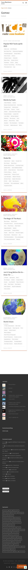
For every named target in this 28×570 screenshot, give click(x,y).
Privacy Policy (6, 488)
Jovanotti (21, 529)
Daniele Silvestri (7, 522)
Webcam (10, 388)
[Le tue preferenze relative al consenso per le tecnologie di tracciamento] (25, 567)
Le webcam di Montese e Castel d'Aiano (17, 406)
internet (5, 529)
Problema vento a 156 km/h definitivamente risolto (14, 403)
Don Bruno (11, 525)
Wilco (16, 551)
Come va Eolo (12, 399)
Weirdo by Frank (10, 100)
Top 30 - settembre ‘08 (13, 417)
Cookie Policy (5, 491)
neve (4, 539)
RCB (12, 546)
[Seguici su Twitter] (11, 567)
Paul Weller (11, 539)
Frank (18, 527)
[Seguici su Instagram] (13, 567)
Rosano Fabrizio (5, 469)
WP (9, 563)
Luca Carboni (6, 532)
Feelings (10, 391)
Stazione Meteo (12, 384)
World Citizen (9, 322)
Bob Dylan (14, 512)
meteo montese (14, 534)
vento (13, 549)
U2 (23, 546)
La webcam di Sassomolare (13, 467)
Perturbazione (7, 542)
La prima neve (14, 469)
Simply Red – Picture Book (13, 465)
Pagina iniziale (4, 8)
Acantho (5, 510)
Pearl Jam (18, 539)
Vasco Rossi (6, 549)
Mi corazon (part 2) (15, 453)
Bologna (21, 512)
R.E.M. (16, 544)
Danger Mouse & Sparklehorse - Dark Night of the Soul (16, 410)
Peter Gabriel (16, 542)
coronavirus (6, 520)
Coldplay (17, 517)
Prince (10, 544)
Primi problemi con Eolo (13, 472)
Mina (14, 537)
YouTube (22, 551)
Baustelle (16, 510)
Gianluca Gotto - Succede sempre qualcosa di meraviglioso (16, 396)
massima (5, 534)
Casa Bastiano (10, 561)
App (10, 510)
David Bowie (17, 522)
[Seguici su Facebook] (9, 567)
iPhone (15, 529)
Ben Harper (6, 512)
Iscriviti (22, 566)
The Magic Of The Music (12, 218)
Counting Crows (15, 520)
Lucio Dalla (15, 532)
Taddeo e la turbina (10, 476)
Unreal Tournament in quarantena (14, 455)
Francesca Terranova (6, 449)
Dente (4, 525)
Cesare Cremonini (8, 517)
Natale (19, 537)
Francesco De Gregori (9, 527)
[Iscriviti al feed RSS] (6, 567)
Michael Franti (7, 537)
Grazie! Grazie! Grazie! (13, 413)
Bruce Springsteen (8, 515)
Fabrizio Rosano (5, 461)
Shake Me (7, 158)
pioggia (5, 544)
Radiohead (6, 546)
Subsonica (18, 546)
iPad (10, 529)
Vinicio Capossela (8, 551)
